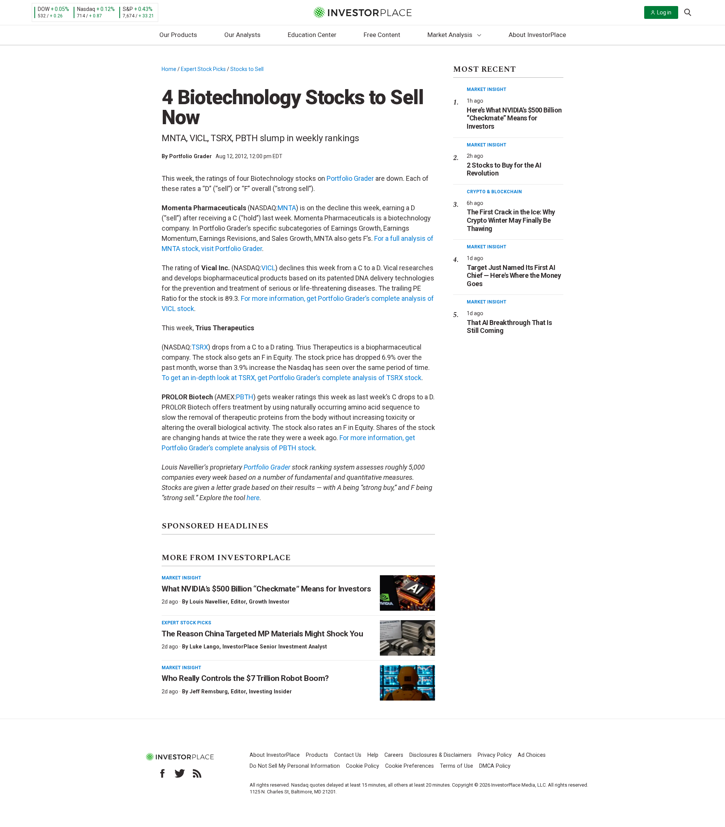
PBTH (244, 397)
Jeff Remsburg (209, 691)
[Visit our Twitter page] (179, 773)
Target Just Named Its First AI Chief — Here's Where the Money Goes (514, 275)
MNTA (287, 208)
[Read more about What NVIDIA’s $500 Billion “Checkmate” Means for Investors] (407, 593)
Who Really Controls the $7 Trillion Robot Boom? (245, 678)
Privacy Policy (495, 755)
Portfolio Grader (190, 156)
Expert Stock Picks (203, 69)
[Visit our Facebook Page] (162, 773)
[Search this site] (687, 11)
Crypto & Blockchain (494, 191)
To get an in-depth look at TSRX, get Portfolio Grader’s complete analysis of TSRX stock (291, 378)
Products (317, 755)
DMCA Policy (495, 766)
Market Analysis (449, 35)
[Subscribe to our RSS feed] (197, 773)
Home (169, 69)
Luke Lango (204, 647)
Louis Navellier (209, 602)
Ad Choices (532, 755)
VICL (268, 268)
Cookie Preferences (409, 766)
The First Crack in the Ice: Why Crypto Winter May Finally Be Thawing (511, 220)
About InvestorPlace (537, 35)
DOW (43, 9)
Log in (664, 12)
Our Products (178, 35)
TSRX (199, 347)
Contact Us (347, 755)
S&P (128, 9)
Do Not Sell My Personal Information (295, 766)
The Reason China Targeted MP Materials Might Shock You (262, 633)
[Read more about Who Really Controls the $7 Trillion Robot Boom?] (407, 683)
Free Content (382, 35)
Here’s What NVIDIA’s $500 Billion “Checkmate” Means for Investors (514, 118)
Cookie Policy (362, 766)
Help (372, 755)
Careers (393, 755)
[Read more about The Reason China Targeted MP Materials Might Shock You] (407, 638)
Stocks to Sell (247, 69)
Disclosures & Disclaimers (440, 755)
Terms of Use (456, 766)
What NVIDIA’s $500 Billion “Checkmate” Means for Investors (266, 588)
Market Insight (181, 578)
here (253, 498)
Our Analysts (242, 35)
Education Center (312, 35)
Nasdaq (86, 9)
